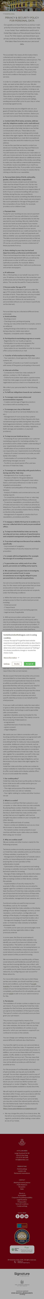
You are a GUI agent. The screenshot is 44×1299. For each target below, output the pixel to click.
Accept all (29, 664)
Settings (7, 664)
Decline (16, 664)
